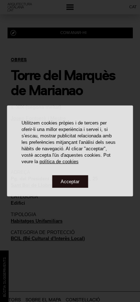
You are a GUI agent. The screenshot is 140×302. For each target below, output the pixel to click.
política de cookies (59, 161)
